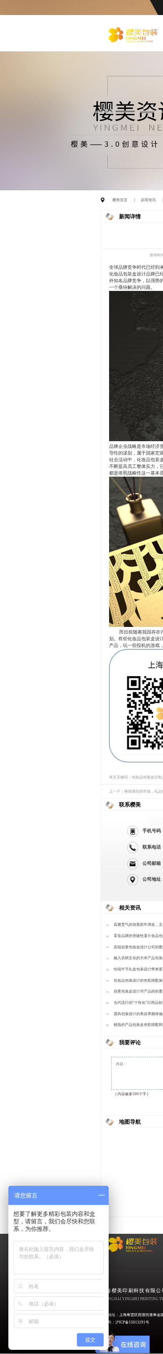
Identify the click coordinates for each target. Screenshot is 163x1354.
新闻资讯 (148, 200)
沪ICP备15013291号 (132, 1322)
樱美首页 (119, 200)
